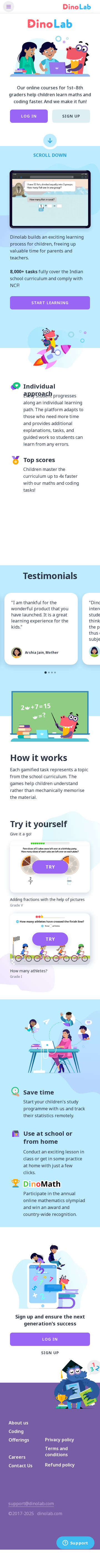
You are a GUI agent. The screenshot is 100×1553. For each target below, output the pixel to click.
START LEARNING (50, 302)
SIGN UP (71, 116)
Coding (16, 1431)
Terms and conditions (56, 1451)
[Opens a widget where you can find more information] (75, 1543)
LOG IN (29, 116)
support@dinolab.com (31, 1503)
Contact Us (20, 1466)
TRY (50, 867)
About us (18, 1423)
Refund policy (60, 1465)
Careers (17, 1457)
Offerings (19, 1440)
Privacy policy (59, 1440)
